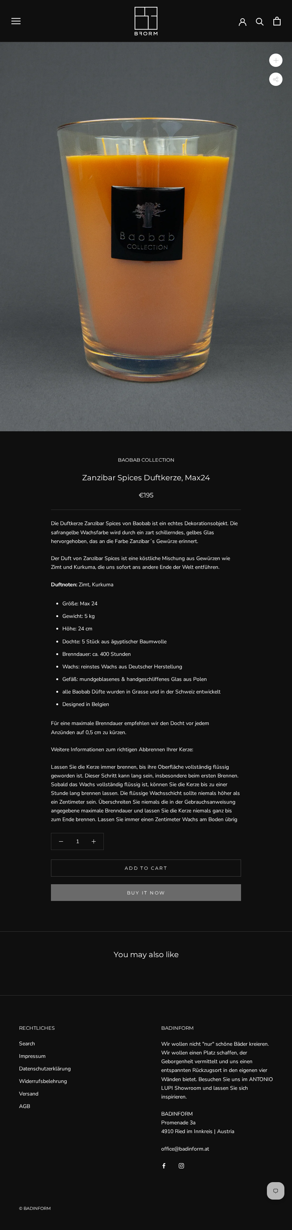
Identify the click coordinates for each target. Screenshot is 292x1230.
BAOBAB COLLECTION (146, 460)
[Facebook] (164, 1165)
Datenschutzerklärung (45, 1068)
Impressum (32, 1056)
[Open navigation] (16, 21)
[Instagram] (181, 1165)
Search (27, 1043)
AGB (24, 1106)
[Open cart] (277, 21)
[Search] (260, 21)
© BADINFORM (35, 1208)
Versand (28, 1093)
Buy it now (146, 893)
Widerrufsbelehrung (43, 1081)
